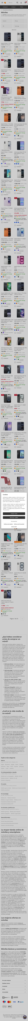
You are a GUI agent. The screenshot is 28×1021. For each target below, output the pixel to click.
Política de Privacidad (19, 524)
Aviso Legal (14, 526)
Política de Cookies (8, 524)
